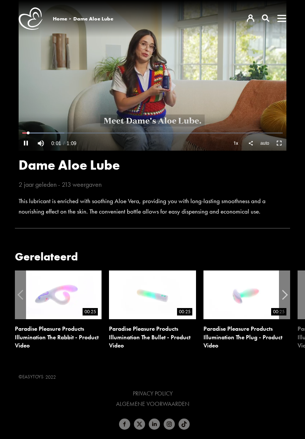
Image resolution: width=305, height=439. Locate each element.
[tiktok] (184, 424)
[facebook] (124, 424)
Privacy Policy (153, 393)
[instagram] (169, 424)
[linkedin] (154, 424)
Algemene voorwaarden (152, 404)
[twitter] (139, 424)
